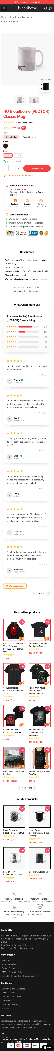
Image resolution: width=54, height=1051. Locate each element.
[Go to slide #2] (34, 100)
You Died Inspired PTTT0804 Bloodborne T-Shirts (14, 691)
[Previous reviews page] (34, 593)
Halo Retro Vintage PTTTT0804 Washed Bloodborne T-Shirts (37, 691)
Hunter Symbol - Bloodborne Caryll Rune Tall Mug (39, 833)
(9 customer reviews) (25, 123)
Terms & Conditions (10, 964)
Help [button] (49, 1047)
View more (27, 788)
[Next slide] (49, 59)
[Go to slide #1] (19, 100)
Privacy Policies (8, 968)
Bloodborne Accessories (22, 17)
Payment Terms (8, 993)
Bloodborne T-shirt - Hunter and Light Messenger (37, 732)
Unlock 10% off (5, 1038)
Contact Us (6, 1000)
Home (4, 17)
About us (6, 960)
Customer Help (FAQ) (11, 1004)
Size (5, 151)
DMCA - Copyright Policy (12, 972)
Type (5, 133)
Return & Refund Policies (12, 996)
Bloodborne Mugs (9, 21)
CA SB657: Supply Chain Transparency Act (20, 976)
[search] (45, 8)
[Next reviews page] (48, 593)
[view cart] (50, 8)
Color (5, 141)
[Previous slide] (5, 59)
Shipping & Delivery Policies (13, 989)
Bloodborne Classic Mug (39, 872)
